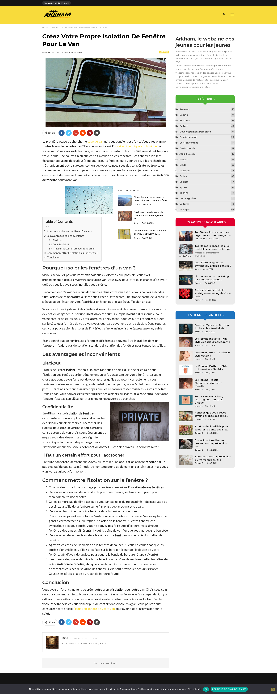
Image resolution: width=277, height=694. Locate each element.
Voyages (185, 209)
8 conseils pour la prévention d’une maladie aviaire (213, 458)
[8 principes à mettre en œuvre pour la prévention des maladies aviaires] (186, 444)
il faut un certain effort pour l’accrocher (74, 248)
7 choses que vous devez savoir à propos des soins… (211, 414)
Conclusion (53, 257)
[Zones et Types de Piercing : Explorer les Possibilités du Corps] (186, 329)
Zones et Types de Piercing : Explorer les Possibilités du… (212, 327)
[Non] (273, 689)
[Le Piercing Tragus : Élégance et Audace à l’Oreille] (186, 383)
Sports (183, 187)
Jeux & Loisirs (188, 153)
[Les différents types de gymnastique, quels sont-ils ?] (186, 266)
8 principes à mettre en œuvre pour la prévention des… (211, 443)
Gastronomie (187, 148)
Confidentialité (61, 244)
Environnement (189, 142)
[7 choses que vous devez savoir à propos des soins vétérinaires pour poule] (186, 416)
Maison (184, 159)
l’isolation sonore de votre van (94, 608)
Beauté (184, 114)
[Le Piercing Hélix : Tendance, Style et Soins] (186, 356)
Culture (184, 126)
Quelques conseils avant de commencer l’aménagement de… (149, 215)
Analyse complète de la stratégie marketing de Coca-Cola (213, 293)
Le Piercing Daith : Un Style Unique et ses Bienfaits (211, 368)
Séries (183, 176)
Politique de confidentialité (229, 689)
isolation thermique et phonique (135, 146)
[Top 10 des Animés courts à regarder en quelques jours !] (186, 236)
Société (184, 181)
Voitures (164, 52)
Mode (183, 165)
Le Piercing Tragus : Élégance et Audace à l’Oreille (208, 383)
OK (206, 689)
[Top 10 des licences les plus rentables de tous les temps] (186, 249)
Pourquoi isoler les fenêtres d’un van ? (69, 231)
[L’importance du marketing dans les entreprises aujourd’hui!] (186, 280)
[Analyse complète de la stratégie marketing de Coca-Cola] (186, 294)
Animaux (185, 109)
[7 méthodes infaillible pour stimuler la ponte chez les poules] (186, 430)
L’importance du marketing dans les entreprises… (212, 278)
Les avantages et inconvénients (66, 235)
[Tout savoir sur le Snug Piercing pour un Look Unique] (186, 400)
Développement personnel (195, 131)
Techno (184, 192)
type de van (95, 141)
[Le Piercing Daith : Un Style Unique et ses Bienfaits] (186, 370)
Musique (184, 170)
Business (185, 120)
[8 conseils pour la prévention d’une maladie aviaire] (186, 460)
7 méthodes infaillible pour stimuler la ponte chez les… (212, 428)
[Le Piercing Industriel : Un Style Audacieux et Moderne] (186, 342)
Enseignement (188, 137)
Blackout (57, 240)
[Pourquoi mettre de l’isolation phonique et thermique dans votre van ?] (125, 234)
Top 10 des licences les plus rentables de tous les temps (212, 247)
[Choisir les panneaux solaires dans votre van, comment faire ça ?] (125, 200)
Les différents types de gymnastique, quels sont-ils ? (213, 264)
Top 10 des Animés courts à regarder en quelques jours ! (213, 234)
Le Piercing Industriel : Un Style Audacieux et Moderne (212, 340)
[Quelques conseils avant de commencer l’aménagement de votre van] (125, 216)
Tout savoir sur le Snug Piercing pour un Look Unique (209, 399)
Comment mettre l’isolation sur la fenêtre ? (72, 253)
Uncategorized (188, 198)
